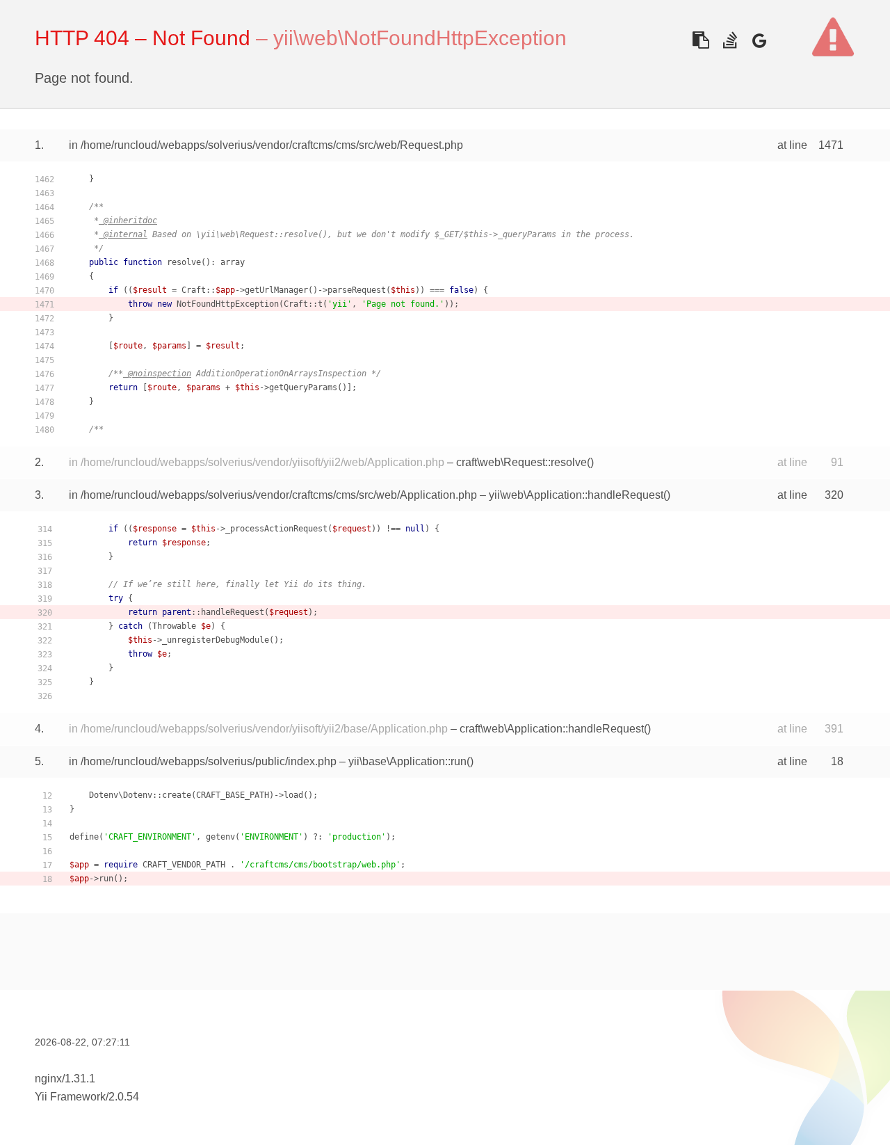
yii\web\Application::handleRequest (576, 495)
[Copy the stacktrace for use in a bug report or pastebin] (700, 40)
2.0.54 (123, 1097)
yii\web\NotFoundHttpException (420, 37)
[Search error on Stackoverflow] (730, 40)
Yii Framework (70, 1097)
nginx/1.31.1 (65, 1078)
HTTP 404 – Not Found (142, 37)
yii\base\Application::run (407, 761)
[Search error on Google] (759, 40)
